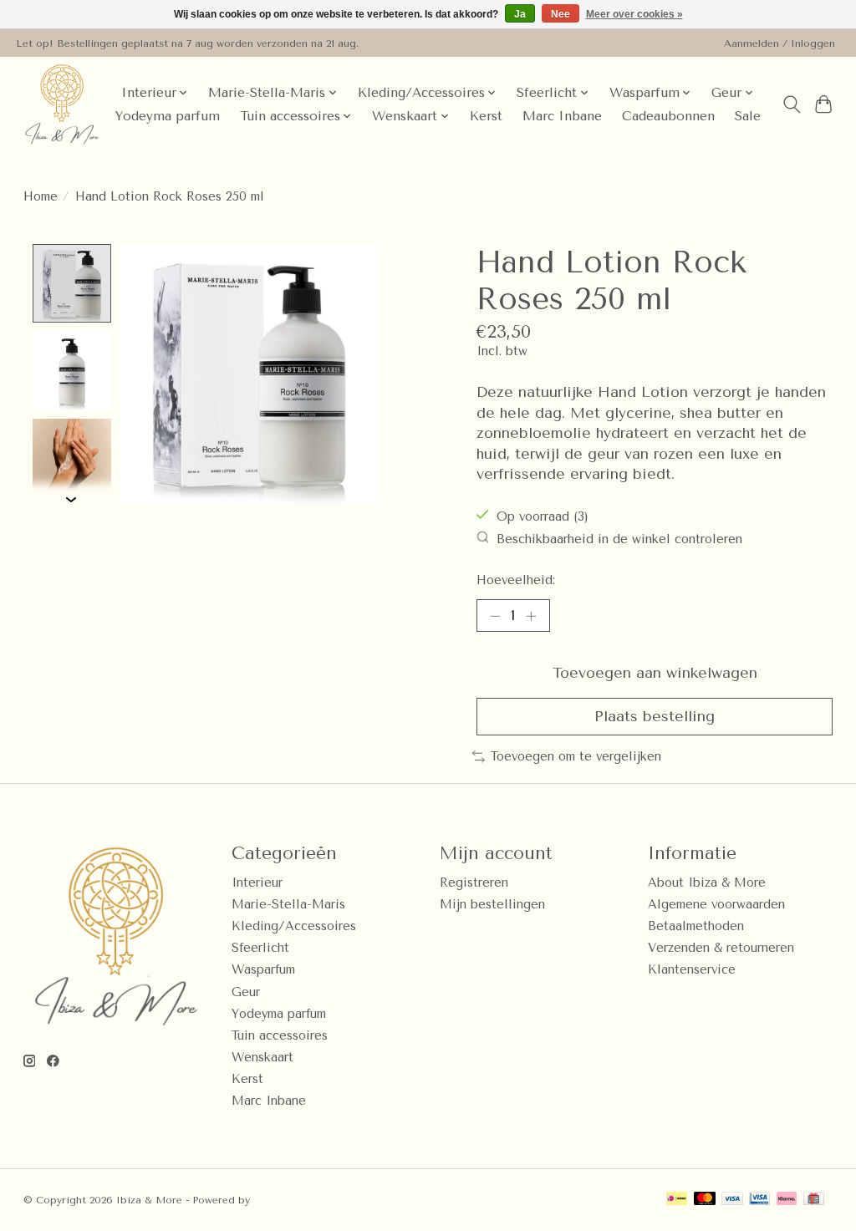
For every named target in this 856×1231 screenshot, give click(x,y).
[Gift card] (813, 1200)
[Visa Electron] (759, 1200)
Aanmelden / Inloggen (779, 43)
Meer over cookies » (634, 14)
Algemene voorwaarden (716, 905)
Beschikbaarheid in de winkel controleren (619, 539)
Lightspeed (281, 1200)
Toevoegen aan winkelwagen (655, 672)
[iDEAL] (676, 1200)
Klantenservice (692, 970)
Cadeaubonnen (668, 116)
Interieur (257, 883)
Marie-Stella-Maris (288, 905)
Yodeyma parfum (167, 116)
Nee (560, 14)
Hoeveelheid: (515, 580)
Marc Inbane (562, 116)
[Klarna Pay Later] (787, 1200)
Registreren (474, 883)
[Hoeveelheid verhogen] (531, 616)
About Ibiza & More (707, 883)
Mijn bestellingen (492, 905)
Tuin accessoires (280, 1036)
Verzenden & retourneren (721, 948)
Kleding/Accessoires (294, 926)
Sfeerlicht (260, 948)
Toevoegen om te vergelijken (576, 757)
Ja (520, 14)
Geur (246, 992)
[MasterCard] (705, 1200)
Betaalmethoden (696, 926)
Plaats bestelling (654, 716)
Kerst (486, 116)
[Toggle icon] (791, 104)
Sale (748, 116)
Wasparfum (263, 970)
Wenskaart (262, 1057)
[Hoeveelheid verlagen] (495, 616)
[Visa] (732, 1200)
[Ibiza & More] (62, 104)
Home (40, 197)
